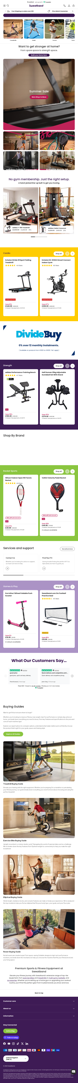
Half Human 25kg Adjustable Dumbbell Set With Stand (54, 373)
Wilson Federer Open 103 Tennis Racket (18, 479)
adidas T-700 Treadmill (21, 228)
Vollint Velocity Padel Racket (54, 478)
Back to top (39, 993)
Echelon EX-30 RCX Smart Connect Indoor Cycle (56, 261)
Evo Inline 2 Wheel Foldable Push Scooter (18, 594)
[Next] (72, 211)
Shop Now (44, 15)
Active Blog (10, 1031)
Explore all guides (13, 734)
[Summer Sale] (39, 94)
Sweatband (11, 1066)
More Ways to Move (39, 97)
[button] (73, 5)
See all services (67, 549)
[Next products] (72, 253)
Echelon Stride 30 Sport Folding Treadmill (18, 261)
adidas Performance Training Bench (20, 372)
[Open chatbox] (73, 1071)
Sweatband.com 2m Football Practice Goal (54, 594)
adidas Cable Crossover (57, 228)
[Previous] (5, 211)
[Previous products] (67, 253)
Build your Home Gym (39, 55)
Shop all (59, 254)
